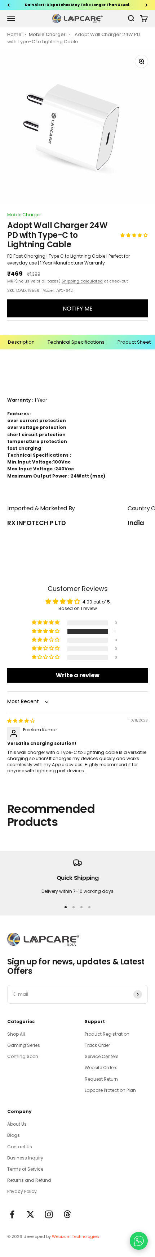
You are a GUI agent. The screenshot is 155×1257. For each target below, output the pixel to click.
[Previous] (8, 5)
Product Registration (107, 1034)
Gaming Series (23, 1045)
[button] (134, 235)
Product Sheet (134, 342)
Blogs (13, 1135)
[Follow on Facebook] (12, 1214)
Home (14, 34)
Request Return (101, 1079)
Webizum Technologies (75, 1236)
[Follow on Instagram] (49, 1214)
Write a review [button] (77, 675)
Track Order (97, 1045)
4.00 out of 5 (96, 602)
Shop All (16, 1034)
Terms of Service (25, 1169)
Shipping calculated (82, 281)
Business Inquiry (25, 1158)
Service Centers (102, 1056)
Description (21, 342)
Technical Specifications (76, 342)
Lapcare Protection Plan (110, 1090)
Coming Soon (22, 1056)
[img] (21, 721)
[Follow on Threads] (67, 1214)
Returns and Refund (29, 1180)
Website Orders (101, 1067)
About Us (17, 1124)
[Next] (146, 5)
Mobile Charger (48, 34)
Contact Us (19, 1147)
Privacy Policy (22, 1191)
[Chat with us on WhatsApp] (139, 1241)
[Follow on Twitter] (30, 1214)
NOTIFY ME (78, 308)
